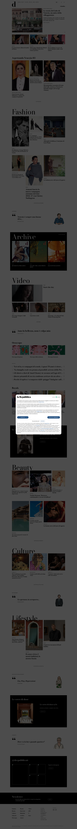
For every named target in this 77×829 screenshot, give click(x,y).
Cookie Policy (41, 402)
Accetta (23, 417)
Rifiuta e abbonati (53, 417)
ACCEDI (42, 421)
